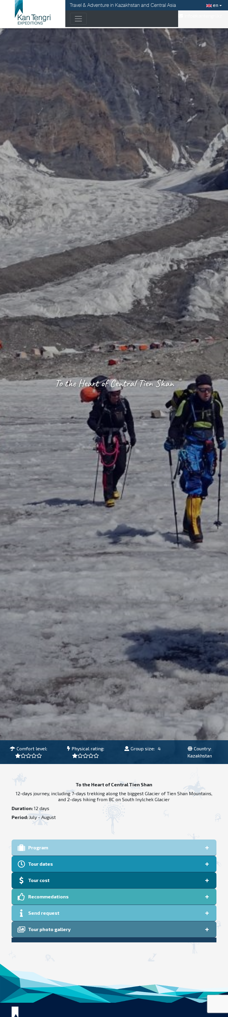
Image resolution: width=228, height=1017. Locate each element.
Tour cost (39, 880)
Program (38, 847)
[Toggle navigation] (78, 19)
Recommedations (48, 896)
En (215, 5)
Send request (43, 913)
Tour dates (40, 864)
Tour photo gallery (49, 929)
